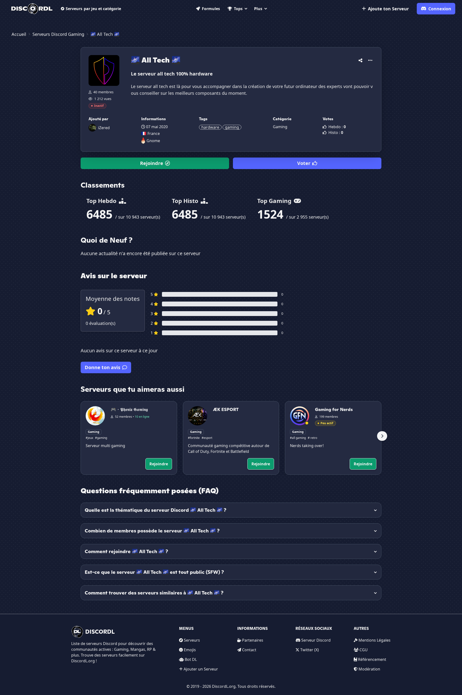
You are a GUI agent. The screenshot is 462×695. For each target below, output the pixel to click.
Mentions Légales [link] (375, 640)
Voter (303, 163)
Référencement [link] (372, 659)
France (154, 133)
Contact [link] (249, 649)
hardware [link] (210, 127)
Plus (258, 8)
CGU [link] (363, 649)
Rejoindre (151, 163)
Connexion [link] (439, 9)
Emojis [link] (190, 649)
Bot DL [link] (191, 659)
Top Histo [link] (186, 201)
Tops (238, 8)
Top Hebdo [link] (102, 201)
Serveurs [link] (192, 640)
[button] (360, 59)
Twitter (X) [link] (309, 649)
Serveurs (93, 8)
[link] (32, 8)
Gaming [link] (280, 126)
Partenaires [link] (252, 640)
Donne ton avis (102, 367)
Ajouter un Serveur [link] (201, 669)
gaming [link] (232, 127)
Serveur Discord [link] (316, 640)
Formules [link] (211, 8)
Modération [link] (369, 669)
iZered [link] (104, 127)
